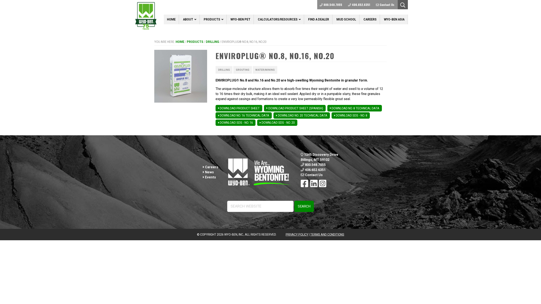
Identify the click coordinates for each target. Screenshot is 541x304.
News (209, 172)
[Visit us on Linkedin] (314, 184)
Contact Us (313, 175)
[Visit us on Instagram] (322, 184)
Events (210, 177)
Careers (211, 167)
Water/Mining (265, 69)
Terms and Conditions (327, 234)
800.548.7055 (315, 165)
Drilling (212, 41)
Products (195, 41)
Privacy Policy (297, 234)
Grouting (242, 69)
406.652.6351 (315, 170)
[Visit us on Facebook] (304, 184)
